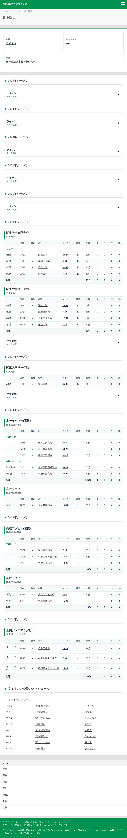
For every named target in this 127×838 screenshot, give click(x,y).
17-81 (65, 318)
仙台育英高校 (45, 449)
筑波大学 (42, 273)
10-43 (65, 305)
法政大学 (42, 254)
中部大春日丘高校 (47, 556)
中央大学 (30, 61)
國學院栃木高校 (14, 61)
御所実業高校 (45, 550)
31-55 (65, 267)
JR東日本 (40, 724)
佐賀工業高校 (45, 442)
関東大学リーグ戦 (17, 289)
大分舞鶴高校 (45, 505)
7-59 (65, 273)
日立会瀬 (89, 712)
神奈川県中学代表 (47, 658)
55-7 (65, 594)
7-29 (65, 311)
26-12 (65, 648)
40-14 (65, 467)
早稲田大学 (44, 261)
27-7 (65, 442)
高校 (4, 775)
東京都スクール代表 (16, 634)
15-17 (65, 668)
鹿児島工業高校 (46, 594)
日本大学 (42, 267)
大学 (4, 769)
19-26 (65, 563)
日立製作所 (41, 712)
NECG (88, 724)
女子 (4, 807)
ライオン (16, 11)
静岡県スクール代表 (48, 668)
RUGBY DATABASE (15, 4)
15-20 (65, 601)
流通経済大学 (45, 311)
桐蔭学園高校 (45, 473)
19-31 (65, 505)
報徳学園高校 (45, 455)
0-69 (65, 261)
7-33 (65, 658)
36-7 (65, 556)
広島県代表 (44, 648)
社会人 (5, 795)
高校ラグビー (14, 489)
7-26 (65, 550)
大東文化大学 (45, 318)
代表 (4, 782)
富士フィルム (42, 718)
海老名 (88, 742)
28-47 (65, 254)
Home (5, 11)
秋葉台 (88, 730)
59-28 (65, 449)
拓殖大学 (42, 324)
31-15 (65, 455)
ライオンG (90, 706)
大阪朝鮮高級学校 (47, 467)
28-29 (65, 473)
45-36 (65, 384)
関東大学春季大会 (17, 232)
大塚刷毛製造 (42, 706)
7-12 (65, 324)
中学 (4, 801)
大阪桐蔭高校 (45, 601)
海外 (4, 788)
